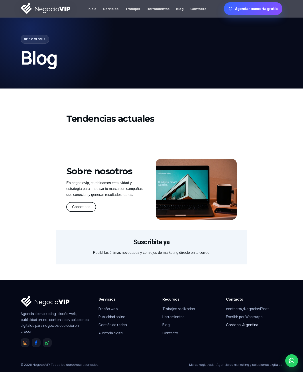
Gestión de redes (112, 324)
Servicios (110, 8)
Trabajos (132, 8)
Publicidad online (111, 316)
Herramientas (158, 8)
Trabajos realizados (178, 308)
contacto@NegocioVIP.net (247, 308)
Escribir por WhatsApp (244, 316)
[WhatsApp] (47, 342)
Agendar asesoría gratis (256, 8)
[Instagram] (25, 342)
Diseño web (108, 308)
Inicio (92, 8)
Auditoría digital (110, 333)
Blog (180, 8)
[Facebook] (36, 342)
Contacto (198, 8)
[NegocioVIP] (45, 8)
